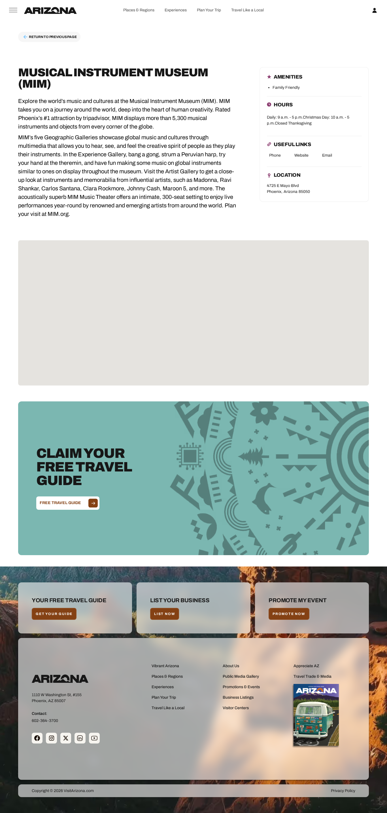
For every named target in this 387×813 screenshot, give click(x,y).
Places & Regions (138, 10)
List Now (164, 614)
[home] (50, 10)
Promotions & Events (241, 687)
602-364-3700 (45, 721)
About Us (231, 666)
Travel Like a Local (247, 10)
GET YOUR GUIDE (54, 614)
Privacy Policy (343, 791)
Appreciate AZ (306, 666)
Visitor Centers (236, 708)
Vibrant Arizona (165, 666)
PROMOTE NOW (289, 614)
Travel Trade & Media (312, 676)
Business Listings (238, 697)
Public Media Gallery (241, 676)
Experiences (176, 10)
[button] (139, 10)
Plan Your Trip (209, 10)
